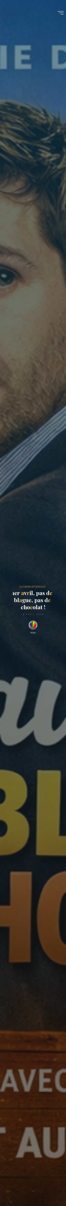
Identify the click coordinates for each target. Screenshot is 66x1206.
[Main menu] (61, 13)
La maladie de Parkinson (32, 586)
